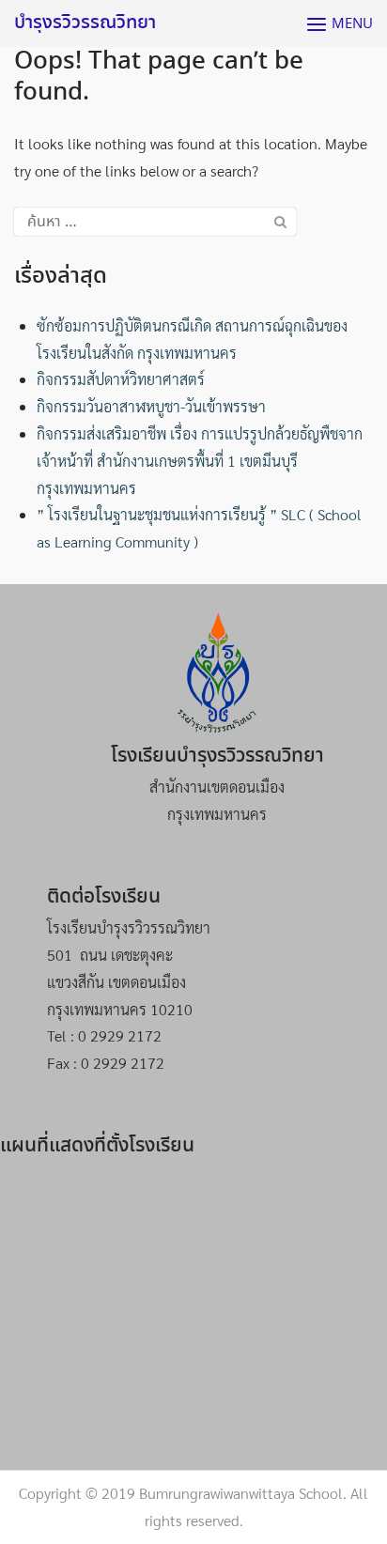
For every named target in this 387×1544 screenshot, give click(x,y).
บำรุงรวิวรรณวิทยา (85, 23)
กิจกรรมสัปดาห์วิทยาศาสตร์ (121, 379)
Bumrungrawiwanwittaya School (241, 1493)
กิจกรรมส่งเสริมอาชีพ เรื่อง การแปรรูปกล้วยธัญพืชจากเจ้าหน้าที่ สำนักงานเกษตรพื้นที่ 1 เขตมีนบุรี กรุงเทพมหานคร (200, 461)
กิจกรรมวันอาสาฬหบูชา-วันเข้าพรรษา (151, 406)
